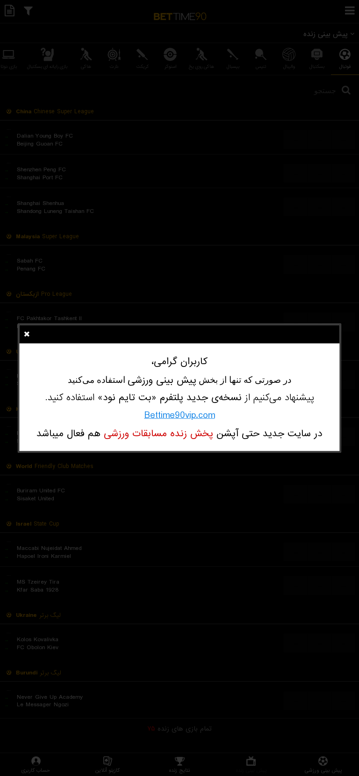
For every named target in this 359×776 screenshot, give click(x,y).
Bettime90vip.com (179, 415)
